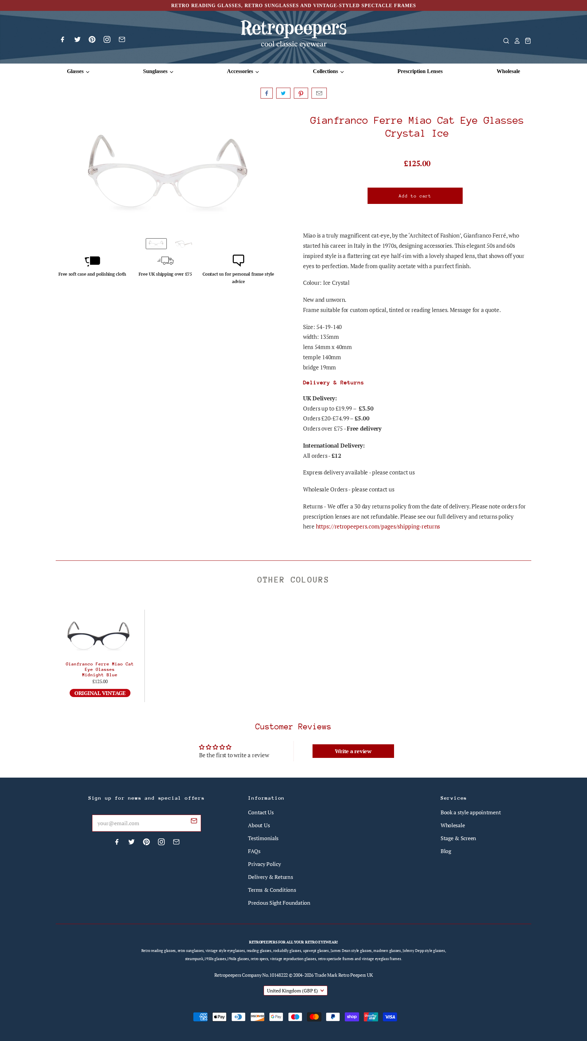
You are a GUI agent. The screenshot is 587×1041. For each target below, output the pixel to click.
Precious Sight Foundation (279, 902)
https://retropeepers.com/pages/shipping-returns (378, 526)
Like (267, 93)
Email (319, 93)
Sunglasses (156, 71)
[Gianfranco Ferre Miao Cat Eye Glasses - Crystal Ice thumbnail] (183, 244)
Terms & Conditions (272, 889)
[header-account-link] (515, 40)
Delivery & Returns (270, 877)
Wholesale (508, 71)
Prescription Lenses (420, 71)
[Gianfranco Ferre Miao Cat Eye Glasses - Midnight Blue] (100, 635)
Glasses (76, 71)
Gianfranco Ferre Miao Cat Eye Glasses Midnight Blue (100, 669)
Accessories (240, 71)
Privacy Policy (264, 864)
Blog (446, 851)
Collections (326, 71)
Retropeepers (227, 975)
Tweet (283, 93)
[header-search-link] (504, 40)
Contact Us (260, 812)
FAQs (254, 851)
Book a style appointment (471, 812)
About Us (259, 825)
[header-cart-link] (525, 40)
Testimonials (263, 838)
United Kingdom (292, 990)
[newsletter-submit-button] (194, 822)
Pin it (301, 93)
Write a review (353, 751)
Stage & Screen (458, 838)
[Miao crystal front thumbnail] (156, 244)
